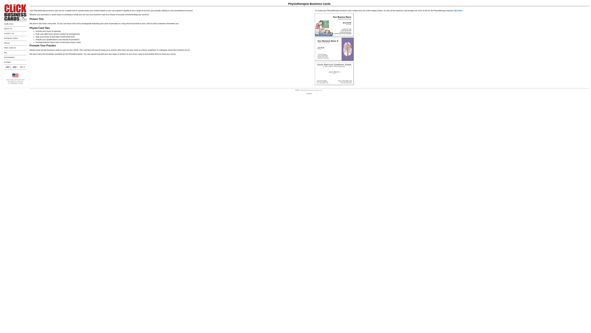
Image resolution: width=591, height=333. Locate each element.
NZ (17, 67)
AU (10, 67)
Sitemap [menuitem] (7, 62)
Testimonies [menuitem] (9, 57)
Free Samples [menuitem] (10, 48)
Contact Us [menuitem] (9, 33)
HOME (309, 94)
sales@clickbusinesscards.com (311, 90)
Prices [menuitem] (7, 43)
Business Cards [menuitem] (11, 38)
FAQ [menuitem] (5, 52)
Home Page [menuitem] (8, 24)
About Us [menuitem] (8, 29)
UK (24, 67)
